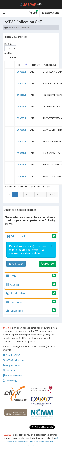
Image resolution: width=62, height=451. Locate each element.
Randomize (17, 293)
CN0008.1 (21, 153)
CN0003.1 (21, 94)
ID (19, 64)
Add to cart (17, 236)
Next (51, 194)
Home (10, 27)
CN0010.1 (21, 176)
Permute (15, 302)
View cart (49, 263)
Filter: (13, 57)
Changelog (11, 380)
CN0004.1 (21, 106)
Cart (35, 12)
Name (34, 64)
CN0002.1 (21, 83)
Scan (12, 276)
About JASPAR (12, 355)
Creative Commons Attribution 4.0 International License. (31, 443)
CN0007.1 (21, 141)
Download (16, 311)
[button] (3, 13)
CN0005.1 (21, 118)
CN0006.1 (21, 129)
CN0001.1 (21, 71)
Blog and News (12, 365)
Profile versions (13, 375)
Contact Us (11, 370)
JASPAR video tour (14, 360)
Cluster (14, 285)
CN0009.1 (21, 164)
